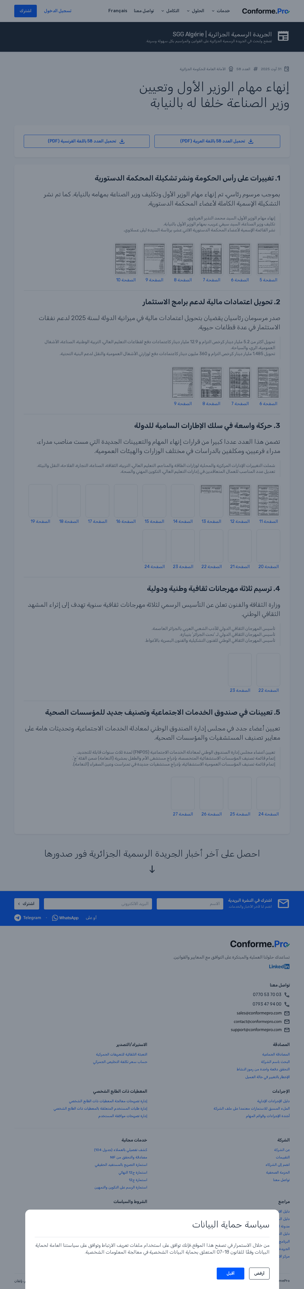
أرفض (259, 1273)
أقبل (231, 1273)
